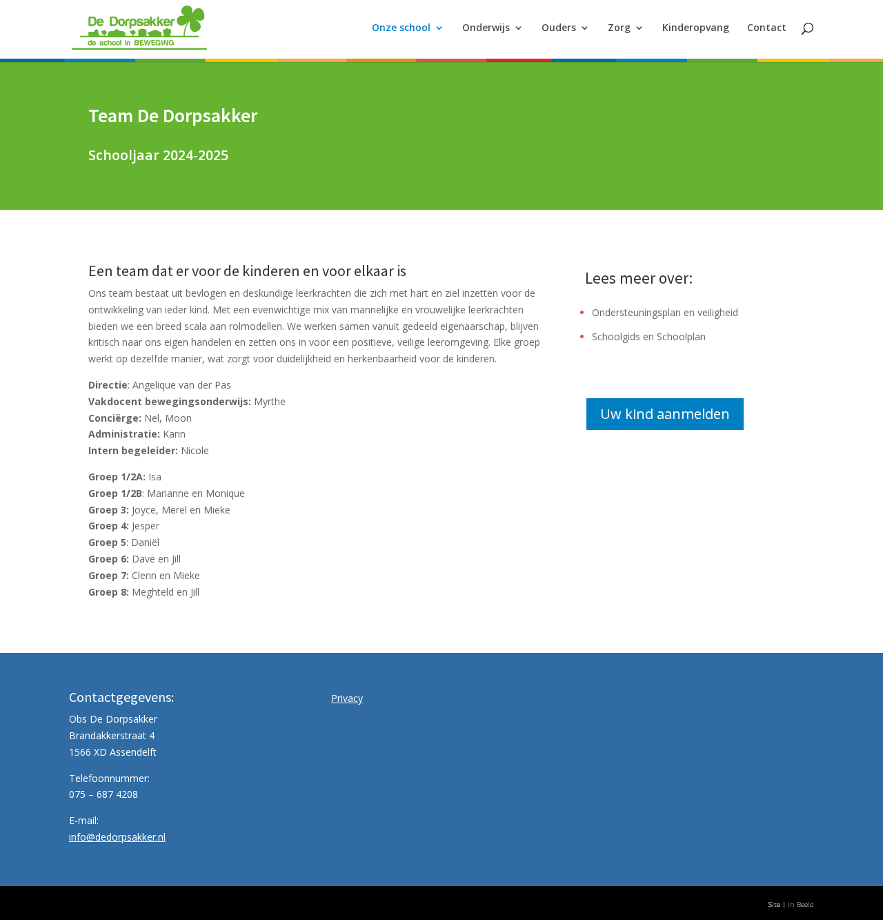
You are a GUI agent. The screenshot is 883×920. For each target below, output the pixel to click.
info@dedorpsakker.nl (117, 836)
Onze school (401, 28)
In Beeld (801, 904)
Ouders (559, 28)
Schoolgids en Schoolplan (649, 336)
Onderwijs (486, 28)
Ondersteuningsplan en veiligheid (665, 312)
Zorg (619, 28)
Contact (766, 28)
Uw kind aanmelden (665, 413)
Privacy (347, 698)
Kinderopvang (695, 28)
